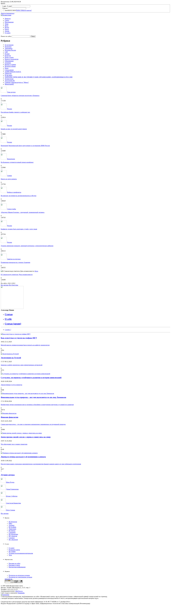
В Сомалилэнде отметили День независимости (17, 274)
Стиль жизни (9, 70)
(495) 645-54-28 (12, 589)
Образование (9, 61)
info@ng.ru (19, 591)
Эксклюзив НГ (10, 80)
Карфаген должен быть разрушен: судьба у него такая (19, 229)
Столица (12, 538)
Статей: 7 (8, 330)
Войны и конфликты (14, 192)
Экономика (8, 48)
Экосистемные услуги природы (11, 385)
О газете (7, 33)
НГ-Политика (13, 534)
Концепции (11, 159)
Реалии (9, 109)
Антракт (11, 525)
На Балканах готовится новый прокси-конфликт (17, 162)
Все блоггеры (13, 285)
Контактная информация (17, 567)
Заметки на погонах (14, 259)
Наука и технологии (11, 59)
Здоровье (8, 63)
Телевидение (9, 79)
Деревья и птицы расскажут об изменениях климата (23, 457)
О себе (8, 319)
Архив (7, 31)
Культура (8, 55)
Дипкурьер (12, 529)
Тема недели (11, 92)
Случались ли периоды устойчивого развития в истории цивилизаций (31, 378)
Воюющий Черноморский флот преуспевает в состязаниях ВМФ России (25, 145)
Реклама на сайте (14, 563)
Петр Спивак (10, 510)
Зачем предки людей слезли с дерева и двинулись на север (26, 437)
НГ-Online (12, 551)
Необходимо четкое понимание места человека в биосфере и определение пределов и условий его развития (37, 404)
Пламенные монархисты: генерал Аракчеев (15, 262)
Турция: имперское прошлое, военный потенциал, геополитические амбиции (27, 246)
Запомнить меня (10, 10)
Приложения (9, 22)
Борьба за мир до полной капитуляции (14, 129)
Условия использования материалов (21, 553)
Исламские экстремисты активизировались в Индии (18, 196)
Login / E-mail (6, 6)
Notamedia (21, 593)
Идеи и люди (9, 57)
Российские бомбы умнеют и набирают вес (15, 112)
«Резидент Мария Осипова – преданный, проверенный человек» (23, 212)
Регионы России (10, 50)
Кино (6, 68)
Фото (6, 26)
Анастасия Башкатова (13, 503)
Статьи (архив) (13, 323)
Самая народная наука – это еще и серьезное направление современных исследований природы (33, 424)
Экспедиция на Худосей (11, 358)
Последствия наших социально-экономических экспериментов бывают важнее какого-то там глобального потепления (41, 464)
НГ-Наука (12, 530)
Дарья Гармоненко (12, 489)
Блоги (7, 29)
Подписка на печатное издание (19, 575)
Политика (8, 46)
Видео (7, 27)
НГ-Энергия (13, 536)
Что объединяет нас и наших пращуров (14, 444)
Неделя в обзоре (10, 66)
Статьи (9, 314)
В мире (7, 54)
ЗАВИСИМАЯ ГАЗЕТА (13, 72)
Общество (8, 73)
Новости (8, 18)
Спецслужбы (11, 209)
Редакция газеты (14, 550)
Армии (9, 175)
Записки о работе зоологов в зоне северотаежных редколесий (21, 365)
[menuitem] (87, 18)
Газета (7, 20)
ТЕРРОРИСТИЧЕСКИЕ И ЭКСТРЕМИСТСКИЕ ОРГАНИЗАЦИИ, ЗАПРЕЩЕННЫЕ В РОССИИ (38, 77)
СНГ (6, 52)
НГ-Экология (13, 539)
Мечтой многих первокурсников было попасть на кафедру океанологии (25, 345)
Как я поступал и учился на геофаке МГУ (19, 338)
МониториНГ (9, 84)
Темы (6, 24)
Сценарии (12, 532)
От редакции (9, 45)
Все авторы (5, 285)
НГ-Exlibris (12, 527)
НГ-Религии (13, 522)
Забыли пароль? (26, 10)
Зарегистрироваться (7, 13)
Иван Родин (10, 482)
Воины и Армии (10, 64)
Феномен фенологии (9, 417)
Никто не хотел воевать (9, 179)
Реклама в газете (14, 565)
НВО (10, 523)
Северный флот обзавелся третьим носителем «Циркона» (20, 95)
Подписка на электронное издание (20, 577)
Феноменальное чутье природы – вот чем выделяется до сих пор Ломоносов (33, 397)
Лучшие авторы (8, 475)
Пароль (4, 8)
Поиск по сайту (6, 36)
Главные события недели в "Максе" (17, 82)
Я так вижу (8, 75)
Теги (10, 555)
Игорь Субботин (11, 496)
